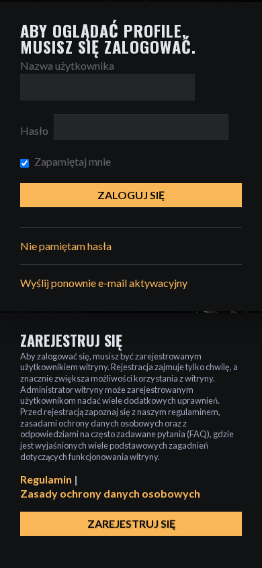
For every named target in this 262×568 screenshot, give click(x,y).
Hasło (34, 130)
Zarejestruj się (131, 523)
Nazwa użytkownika (67, 65)
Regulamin (46, 479)
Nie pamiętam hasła (66, 245)
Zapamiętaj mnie (71, 161)
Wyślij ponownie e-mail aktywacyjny (103, 282)
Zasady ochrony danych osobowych (110, 493)
